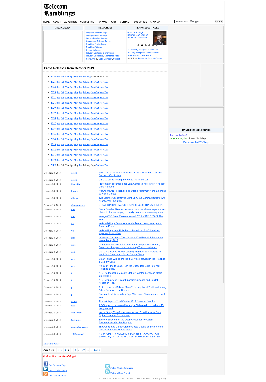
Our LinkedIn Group (57, 370)
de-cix (74, 172)
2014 (53, 139)
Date (101, 59)
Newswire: (90, 59)
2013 (53, 144)
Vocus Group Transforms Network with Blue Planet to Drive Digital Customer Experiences (130, 314)
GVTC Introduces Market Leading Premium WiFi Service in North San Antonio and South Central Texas (130, 253)
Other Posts (146, 55)
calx (73, 251)
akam (74, 301)
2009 (53, 165)
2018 (53, 118)
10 (83, 349)
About (57, 22)
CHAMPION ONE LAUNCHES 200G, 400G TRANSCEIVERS (131, 205)
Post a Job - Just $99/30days (196, 142)
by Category (158, 58)
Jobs (114, 22)
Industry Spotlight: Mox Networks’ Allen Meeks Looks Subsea (153, 35)
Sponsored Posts (112, 56)
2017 (53, 123)
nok (73, 209)
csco (73, 244)
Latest (141, 58)
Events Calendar (93, 50)
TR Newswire (59, 10)
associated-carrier (79, 326)
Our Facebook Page (57, 365)
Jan (58, 76)
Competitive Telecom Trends (98, 41)
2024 (53, 87)
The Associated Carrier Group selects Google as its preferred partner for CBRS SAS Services (131, 328)
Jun (80, 76)
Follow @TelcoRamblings (121, 367)
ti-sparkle (76, 319)
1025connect (77, 333)
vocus (79, 312)
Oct (97, 81)
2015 (53, 134)
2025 (53, 82)
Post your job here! (178, 135)
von (73, 216)
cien (73, 312)
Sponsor (155, 22)
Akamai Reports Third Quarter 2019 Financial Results (127, 301)
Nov (102, 81)
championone (78, 205)
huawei (75, 191)
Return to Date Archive (51, 344)
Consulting (87, 22)
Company (108, 59)
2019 (53, 113)
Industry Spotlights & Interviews (100, 53)
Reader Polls (134, 55)
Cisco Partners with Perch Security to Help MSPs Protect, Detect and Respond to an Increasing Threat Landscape (129, 246)
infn (73, 237)
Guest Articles (153, 52)
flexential (76, 183)
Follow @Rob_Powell (120, 373)
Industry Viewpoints (94, 56)
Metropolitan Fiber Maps (96, 35)
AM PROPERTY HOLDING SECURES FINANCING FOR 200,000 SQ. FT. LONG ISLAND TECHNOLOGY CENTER (129, 335)
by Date (148, 58)
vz (72, 223)
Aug (88, 76)
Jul (84, 76)
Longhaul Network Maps (96, 32)
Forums (102, 22)
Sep (93, 81)
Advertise (70, 22)
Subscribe (140, 22)
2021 (53, 102)
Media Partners (144, 378)
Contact (125, 22)
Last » (97, 349)
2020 (53, 108)
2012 (53, 149)
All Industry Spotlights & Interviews (143, 50)
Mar (67, 76)
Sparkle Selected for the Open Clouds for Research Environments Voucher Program (126, 321)
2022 (53, 97)
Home (46, 22)
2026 (53, 76)
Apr (71, 76)
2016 (53, 128)
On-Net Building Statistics (97, 38)
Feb (62, 76)
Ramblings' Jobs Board (96, 44)
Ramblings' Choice (94, 47)
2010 (53, 160)
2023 (53, 92)
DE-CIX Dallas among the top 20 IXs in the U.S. (124, 179)
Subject (116, 59)
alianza (74, 198)
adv (73, 305)
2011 (53, 154)
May (76, 76)
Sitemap (130, 378)
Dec (106, 81)
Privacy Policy (159, 378)
